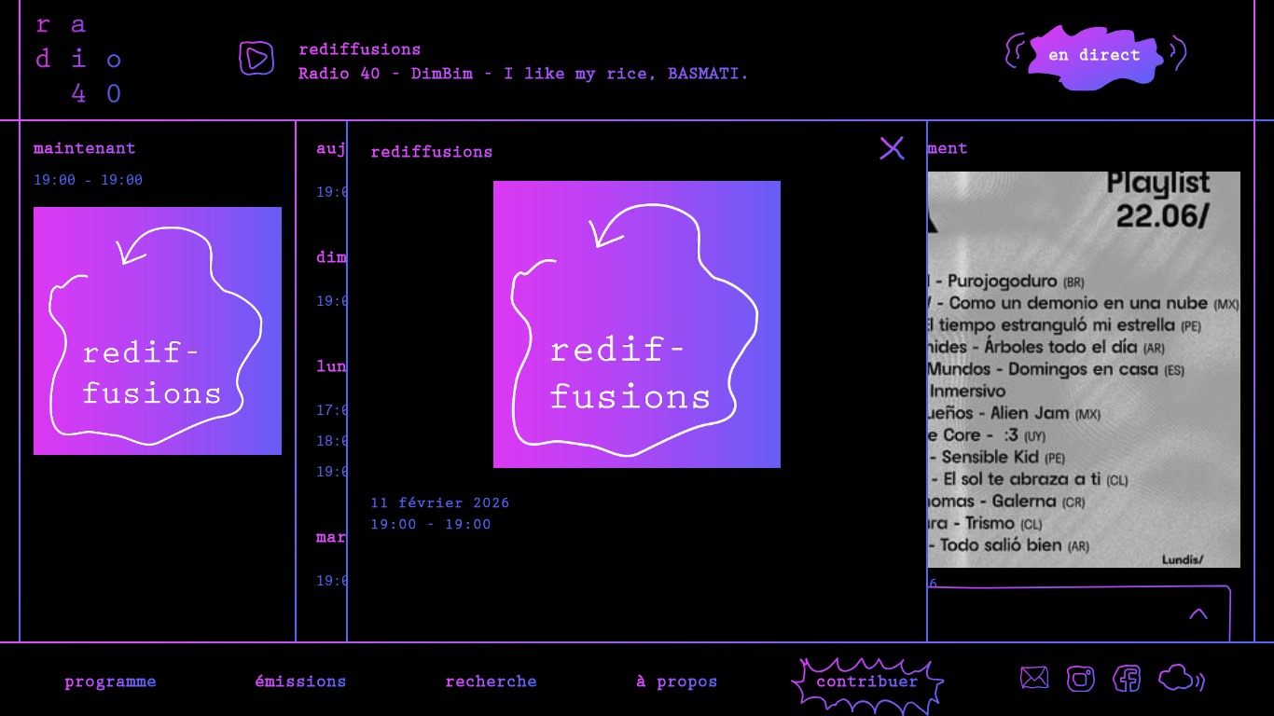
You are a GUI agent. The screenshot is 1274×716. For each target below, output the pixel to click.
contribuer (867, 679)
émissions (301, 679)
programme (110, 679)
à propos (677, 679)
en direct (1094, 53)
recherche (491, 679)
